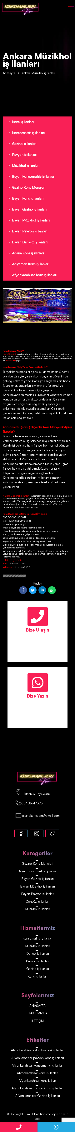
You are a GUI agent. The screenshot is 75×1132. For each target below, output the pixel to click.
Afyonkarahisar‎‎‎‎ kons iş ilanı (38, 1080)
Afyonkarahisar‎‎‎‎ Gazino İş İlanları (37, 1096)
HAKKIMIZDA (38, 1013)
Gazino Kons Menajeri (28, 187)
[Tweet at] (33, 590)
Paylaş (37, 583)
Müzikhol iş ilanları (25, 165)
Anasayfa (9, 73)
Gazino (19, 356)
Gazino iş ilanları (24, 143)
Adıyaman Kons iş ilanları (30, 264)
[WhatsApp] (56, 1127)
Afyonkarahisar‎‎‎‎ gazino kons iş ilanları (37, 1088)
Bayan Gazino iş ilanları (29, 209)
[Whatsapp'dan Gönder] (52, 590)
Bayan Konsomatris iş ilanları (33, 176)
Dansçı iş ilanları (37, 953)
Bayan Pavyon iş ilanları (29, 231)
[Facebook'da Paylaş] (23, 590)
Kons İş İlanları (23, 122)
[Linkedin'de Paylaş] (42, 590)
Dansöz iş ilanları (37, 901)
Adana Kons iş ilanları (28, 253)
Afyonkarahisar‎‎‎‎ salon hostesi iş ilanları (37, 1050)
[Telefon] (19, 1127)
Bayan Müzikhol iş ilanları (31, 220)
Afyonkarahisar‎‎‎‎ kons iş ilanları (37, 1073)
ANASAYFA (37, 1006)
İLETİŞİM (38, 1021)
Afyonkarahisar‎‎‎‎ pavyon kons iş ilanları (37, 1058)
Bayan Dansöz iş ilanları (30, 242)
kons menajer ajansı (25, 372)
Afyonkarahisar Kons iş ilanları (34, 275)
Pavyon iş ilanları (24, 154)
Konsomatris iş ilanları (28, 132)
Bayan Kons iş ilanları (27, 198)
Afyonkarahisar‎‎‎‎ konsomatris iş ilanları (37, 1065)
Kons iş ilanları (37, 976)
